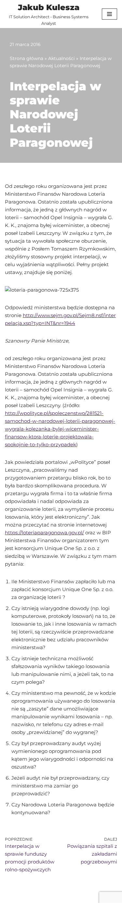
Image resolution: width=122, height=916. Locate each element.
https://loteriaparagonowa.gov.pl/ (44, 532)
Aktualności (61, 58)
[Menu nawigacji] (109, 14)
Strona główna (26, 58)
